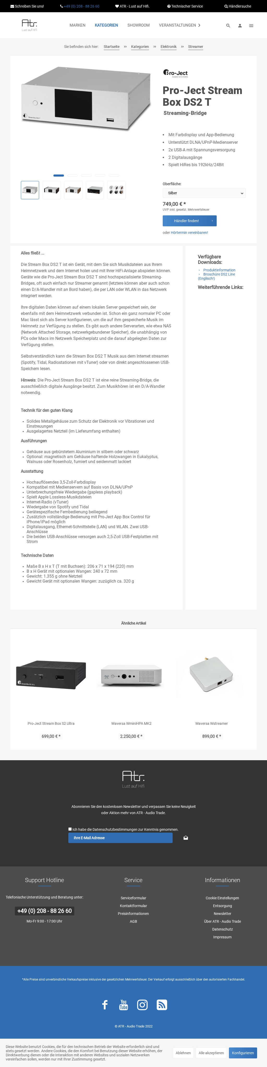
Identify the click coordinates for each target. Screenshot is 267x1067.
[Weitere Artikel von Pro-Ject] (176, 75)
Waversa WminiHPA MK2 (131, 723)
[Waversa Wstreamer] (212, 674)
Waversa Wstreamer (211, 723)
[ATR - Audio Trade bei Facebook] (105, 1006)
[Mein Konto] (240, 25)
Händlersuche (239, 6)
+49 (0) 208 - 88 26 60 (81, 6)
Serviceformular (133, 898)
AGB (133, 921)
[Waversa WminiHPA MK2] (131, 674)
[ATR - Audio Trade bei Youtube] (123, 1006)
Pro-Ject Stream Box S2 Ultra (51, 723)
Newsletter (222, 914)
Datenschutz (222, 929)
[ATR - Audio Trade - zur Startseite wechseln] (29, 25)
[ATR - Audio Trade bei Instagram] (142, 1006)
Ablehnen (183, 1053)
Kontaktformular (133, 906)
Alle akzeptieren (211, 1053)
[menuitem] (77, 25)
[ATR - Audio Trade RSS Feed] (162, 1006)
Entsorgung (222, 906)
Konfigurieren (243, 1053)
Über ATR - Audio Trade (222, 921)
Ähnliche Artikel (133, 623)
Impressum (222, 937)
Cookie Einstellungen (222, 898)
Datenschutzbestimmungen (115, 829)
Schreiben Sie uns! (29, 6)
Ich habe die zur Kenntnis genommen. (125, 829)
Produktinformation (219, 270)
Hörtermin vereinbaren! (189, 232)
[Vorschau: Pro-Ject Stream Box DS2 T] (30, 190)
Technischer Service (187, 6)
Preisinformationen (133, 914)
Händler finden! (186, 221)
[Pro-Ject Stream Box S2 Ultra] (51, 674)
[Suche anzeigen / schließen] (228, 25)
